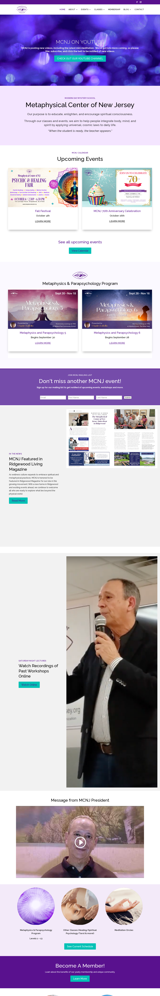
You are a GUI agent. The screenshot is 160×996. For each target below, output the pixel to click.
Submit (127, 397)
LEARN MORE (43, 343)
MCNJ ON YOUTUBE (80, 42)
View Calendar (80, 250)
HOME (62, 10)
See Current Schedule (80, 946)
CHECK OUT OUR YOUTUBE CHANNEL (80, 58)
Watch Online (29, 684)
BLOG (126, 10)
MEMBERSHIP (114, 10)
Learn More (80, 978)
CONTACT (139, 10)
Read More (18, 500)
